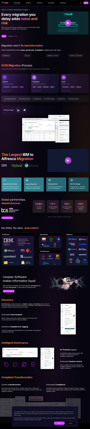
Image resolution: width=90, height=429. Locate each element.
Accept (59, 423)
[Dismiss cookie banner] (75, 409)
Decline (70, 423)
